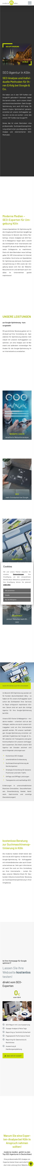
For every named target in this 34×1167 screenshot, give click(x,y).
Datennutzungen (18, 574)
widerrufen (6, 585)
